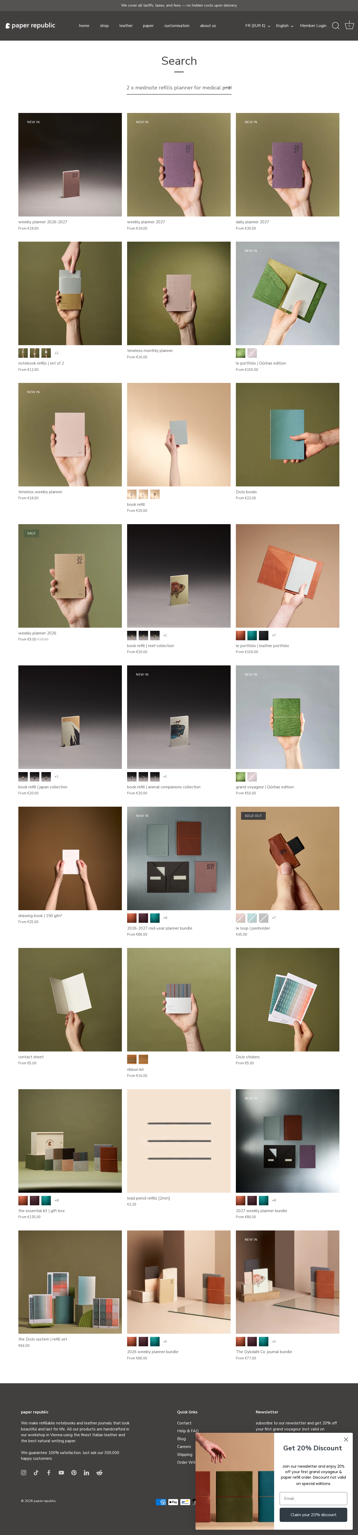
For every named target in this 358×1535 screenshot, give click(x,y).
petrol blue (252, 635)
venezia (143, 918)
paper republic (45, 1501)
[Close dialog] (346, 1439)
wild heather (252, 353)
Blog (181, 1438)
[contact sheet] (70, 999)
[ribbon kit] (179, 999)
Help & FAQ (188, 1431)
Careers (184, 1446)
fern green (240, 353)
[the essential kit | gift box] (70, 1141)
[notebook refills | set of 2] (70, 293)
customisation (176, 25)
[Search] (335, 26)
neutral (143, 1059)
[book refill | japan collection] (70, 717)
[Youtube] (61, 1472)
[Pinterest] (74, 1472)
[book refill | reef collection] (179, 576)
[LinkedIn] (86, 1472)
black (263, 635)
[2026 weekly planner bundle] (179, 1282)
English (282, 25)
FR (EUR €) (255, 25)
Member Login (313, 25)
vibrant (132, 1059)
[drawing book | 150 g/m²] (70, 858)
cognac (240, 635)
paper (148, 25)
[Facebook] (48, 1472)
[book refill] (179, 434)
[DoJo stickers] (287, 999)
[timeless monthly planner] (179, 293)
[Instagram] (23, 1472)
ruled (34, 353)
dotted (46, 353)
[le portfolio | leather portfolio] (287, 576)
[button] (349, 26)
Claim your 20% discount (314, 1515)
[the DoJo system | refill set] (70, 1282)
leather (126, 25)
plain (23, 353)
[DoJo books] (287, 434)
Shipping (184, 1454)
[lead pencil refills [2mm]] (179, 1141)
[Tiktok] (36, 1472)
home (84, 25)
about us (208, 25)
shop (104, 25)
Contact (184, 1423)
